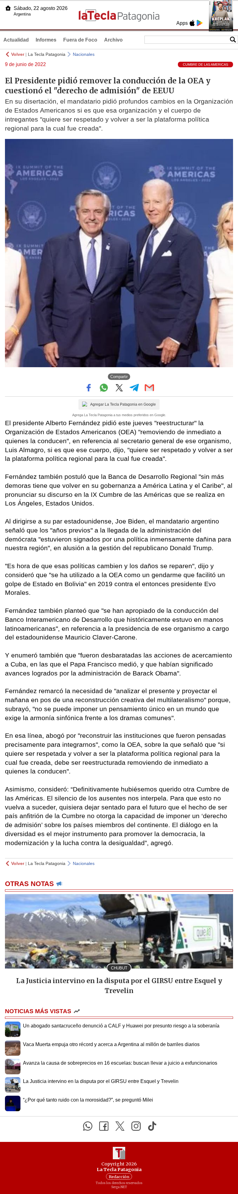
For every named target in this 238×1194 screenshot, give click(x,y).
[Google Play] (199, 23)
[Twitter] (120, 1126)
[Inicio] (8, 8)
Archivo (113, 39)
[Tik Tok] (152, 1126)
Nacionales (84, 54)
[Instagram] (136, 1126)
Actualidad (16, 39)
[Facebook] (104, 1126)
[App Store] (192, 23)
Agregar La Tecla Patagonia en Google (123, 404)
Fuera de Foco (80, 39)
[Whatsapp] (88, 1126)
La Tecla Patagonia (46, 54)
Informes (46, 39)
